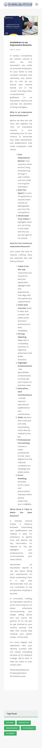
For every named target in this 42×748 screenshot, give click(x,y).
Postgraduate (28, 728)
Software (9, 723)
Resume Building (12, 728)
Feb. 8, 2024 (15, 49)
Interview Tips (24, 723)
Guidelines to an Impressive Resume (21, 43)
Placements (10, 733)
